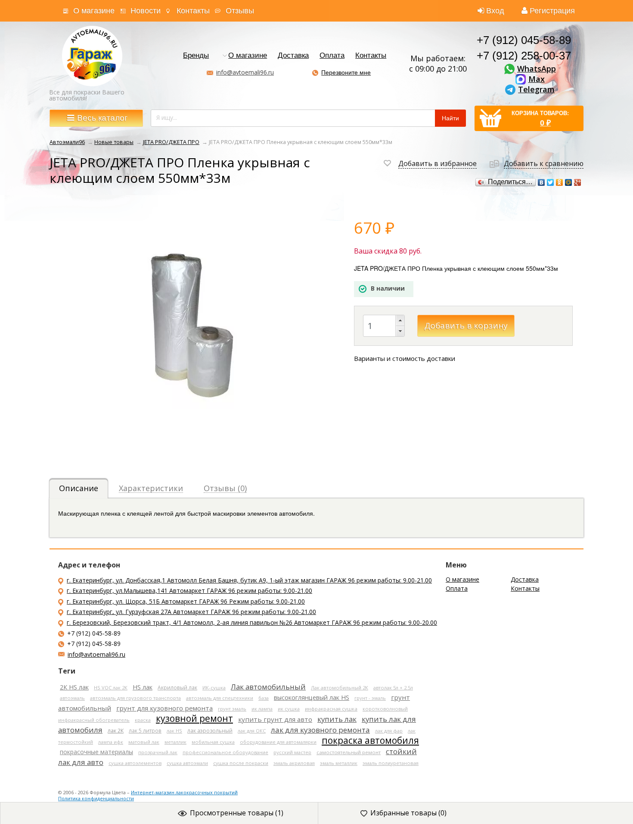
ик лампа (262, 708)
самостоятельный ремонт (348, 752)
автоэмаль (72, 698)
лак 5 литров (145, 730)
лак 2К (116, 730)
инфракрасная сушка (331, 708)
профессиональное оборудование (225, 752)
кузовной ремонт (194, 718)
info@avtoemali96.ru (245, 72)
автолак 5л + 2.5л (393, 687)
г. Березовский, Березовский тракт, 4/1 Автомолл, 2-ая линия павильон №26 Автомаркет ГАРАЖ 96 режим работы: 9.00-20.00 (252, 622)
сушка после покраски (240, 763)
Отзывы (240, 10)
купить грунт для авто (275, 719)
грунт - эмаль (370, 698)
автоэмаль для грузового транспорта (135, 698)
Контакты (193, 10)
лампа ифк (110, 742)
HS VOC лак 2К (110, 687)
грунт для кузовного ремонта (164, 708)
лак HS (174, 730)
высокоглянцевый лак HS (311, 697)
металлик (175, 742)
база (263, 698)
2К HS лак (74, 687)
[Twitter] (550, 182)
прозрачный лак (157, 752)
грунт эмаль (232, 708)
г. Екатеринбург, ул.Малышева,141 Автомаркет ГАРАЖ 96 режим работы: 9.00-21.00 (189, 590)
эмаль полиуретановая (391, 763)
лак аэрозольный (210, 730)
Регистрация (552, 10)
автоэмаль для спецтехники (219, 698)
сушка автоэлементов (135, 763)
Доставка (293, 56)
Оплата (332, 56)
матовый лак (143, 742)
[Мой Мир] (568, 182)
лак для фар (389, 730)
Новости (145, 10)
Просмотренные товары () (236, 813)
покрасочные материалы (96, 752)
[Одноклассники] (559, 182)
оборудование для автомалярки (278, 742)
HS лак (142, 687)
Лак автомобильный (268, 687)
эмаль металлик (338, 763)
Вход (495, 10)
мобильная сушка (213, 742)
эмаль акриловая (294, 763)
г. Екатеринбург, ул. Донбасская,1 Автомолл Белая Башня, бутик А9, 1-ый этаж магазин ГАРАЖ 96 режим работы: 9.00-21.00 (249, 580)
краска (143, 720)
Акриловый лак (177, 687)
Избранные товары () (408, 813)
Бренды (196, 56)
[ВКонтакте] (541, 182)
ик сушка (289, 708)
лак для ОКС (252, 730)
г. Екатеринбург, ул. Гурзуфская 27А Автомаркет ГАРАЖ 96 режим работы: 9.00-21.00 (191, 612)
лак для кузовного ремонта (320, 730)
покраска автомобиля (370, 740)
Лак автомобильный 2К (339, 687)
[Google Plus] (577, 182)
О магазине (94, 10)
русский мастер (292, 752)
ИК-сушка (214, 687)
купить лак (337, 719)
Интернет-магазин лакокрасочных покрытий (184, 792)
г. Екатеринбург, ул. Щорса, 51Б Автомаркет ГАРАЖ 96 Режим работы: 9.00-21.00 (186, 601)
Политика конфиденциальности (96, 798)
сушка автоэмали (187, 763)
